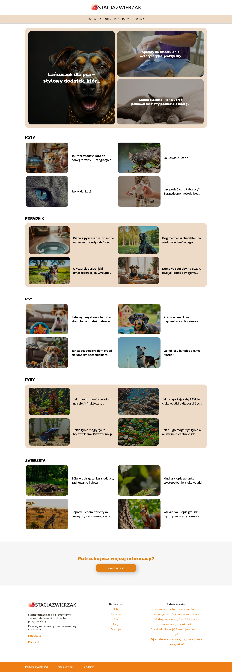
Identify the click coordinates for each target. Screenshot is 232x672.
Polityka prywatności (36, 667)
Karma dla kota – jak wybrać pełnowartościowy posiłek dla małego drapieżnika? (160, 102)
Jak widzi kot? (81, 191)
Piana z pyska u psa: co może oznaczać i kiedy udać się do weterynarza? (93, 240)
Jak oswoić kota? (176, 158)
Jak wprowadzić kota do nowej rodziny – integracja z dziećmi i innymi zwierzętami (91, 158)
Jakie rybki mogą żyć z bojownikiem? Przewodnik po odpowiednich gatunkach (93, 432)
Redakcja (34, 636)
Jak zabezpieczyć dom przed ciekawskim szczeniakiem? (91, 353)
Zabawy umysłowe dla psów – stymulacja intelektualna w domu (92, 319)
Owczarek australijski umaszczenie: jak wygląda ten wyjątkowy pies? (91, 271)
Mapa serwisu (65, 667)
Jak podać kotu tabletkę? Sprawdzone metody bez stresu (182, 191)
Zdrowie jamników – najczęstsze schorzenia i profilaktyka (181, 319)
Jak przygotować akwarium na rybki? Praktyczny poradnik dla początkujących (93, 401)
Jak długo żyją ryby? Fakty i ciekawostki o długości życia (182, 401)
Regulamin (88, 667)
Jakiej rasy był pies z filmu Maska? (182, 353)
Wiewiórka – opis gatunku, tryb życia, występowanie (182, 514)
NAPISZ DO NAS (116, 568)
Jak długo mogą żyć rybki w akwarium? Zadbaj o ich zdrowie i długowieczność (181, 432)
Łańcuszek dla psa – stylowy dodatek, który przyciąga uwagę (71, 77)
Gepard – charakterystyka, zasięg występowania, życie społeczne (90, 514)
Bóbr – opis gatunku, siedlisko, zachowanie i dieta (92, 480)
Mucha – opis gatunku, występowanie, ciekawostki (183, 480)
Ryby (125, 19)
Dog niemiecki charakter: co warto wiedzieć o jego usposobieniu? (181, 240)
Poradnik (138, 19)
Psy (116, 19)
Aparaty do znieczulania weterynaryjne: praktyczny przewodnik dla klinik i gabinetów (160, 54)
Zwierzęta (94, 19)
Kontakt (33, 642)
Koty (108, 19)
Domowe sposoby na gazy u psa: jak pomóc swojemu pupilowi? (181, 271)
